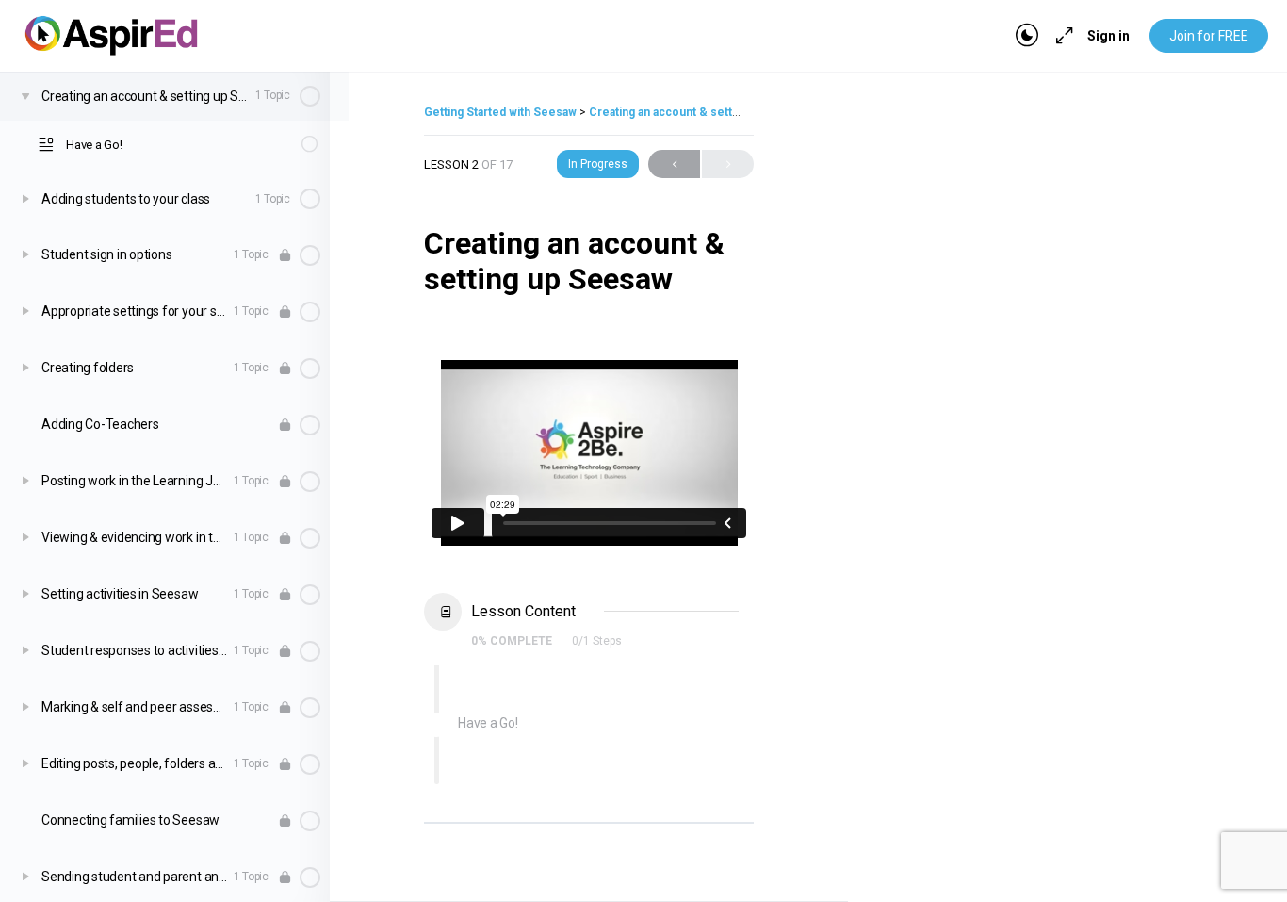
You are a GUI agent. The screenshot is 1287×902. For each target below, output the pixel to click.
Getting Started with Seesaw (501, 112)
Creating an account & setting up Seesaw (699, 112)
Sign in (1108, 35)
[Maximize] (1061, 36)
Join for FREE (1208, 35)
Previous (674, 164)
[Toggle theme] (1027, 36)
